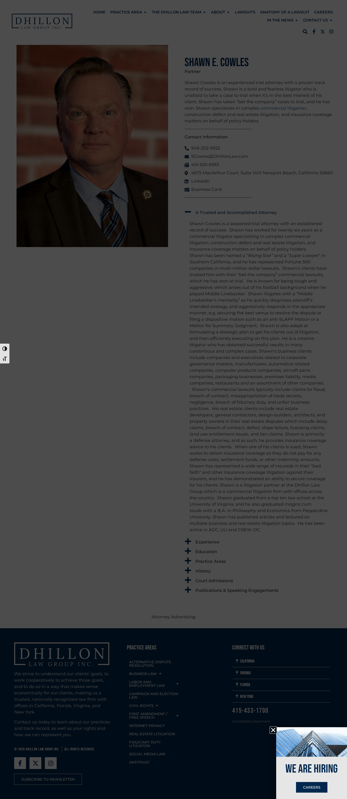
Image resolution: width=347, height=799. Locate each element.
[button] (273, 730)
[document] (173, 399)
